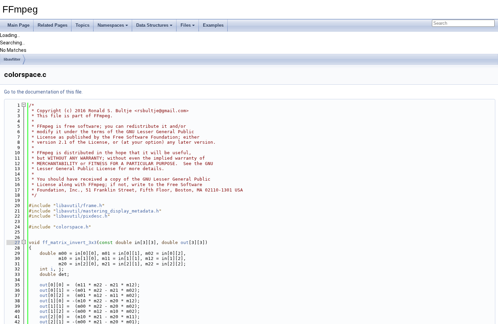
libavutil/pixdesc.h (81, 216)
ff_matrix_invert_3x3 (69, 242)
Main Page (18, 25)
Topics (82, 25)
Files (186, 25)
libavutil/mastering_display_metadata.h (107, 211)
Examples (213, 25)
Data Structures (152, 25)
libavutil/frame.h (79, 205)
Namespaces (111, 25)
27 (13, 242)
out (185, 242)
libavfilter (12, 59)
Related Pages (52, 25)
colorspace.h (72, 226)
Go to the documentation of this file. (43, 92)
